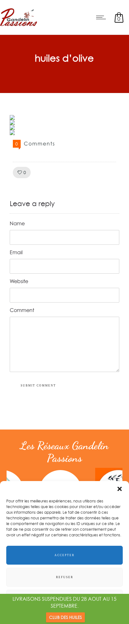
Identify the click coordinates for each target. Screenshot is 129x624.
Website (19, 281)
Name (17, 223)
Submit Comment (38, 385)
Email (16, 252)
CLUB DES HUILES (65, 617)
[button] (119, 489)
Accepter (64, 555)
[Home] (18, 26)
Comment (22, 310)
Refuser (64, 577)
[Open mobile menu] (102, 17)
